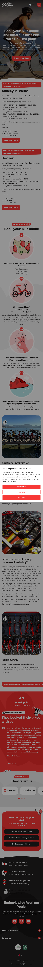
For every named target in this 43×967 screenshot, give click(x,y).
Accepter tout (21, 487)
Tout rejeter (22, 497)
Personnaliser (21, 492)
